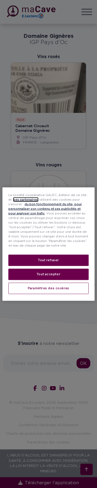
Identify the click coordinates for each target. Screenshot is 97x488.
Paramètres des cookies (48, 288)
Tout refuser (48, 260)
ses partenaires (26, 199)
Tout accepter (48, 274)
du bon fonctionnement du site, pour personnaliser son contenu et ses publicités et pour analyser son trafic (45, 208)
